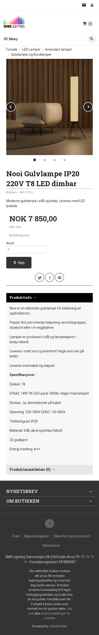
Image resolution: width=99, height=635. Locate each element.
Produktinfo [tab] (20, 297)
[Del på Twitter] (39, 277)
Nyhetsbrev (51, 545)
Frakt (16, 536)
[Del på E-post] (59, 277)
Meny (13, 39)
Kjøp (21, 263)
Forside (11, 49)
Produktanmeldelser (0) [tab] (30, 469)
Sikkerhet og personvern (71, 536)
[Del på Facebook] (49, 277)
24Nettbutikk (58, 626)
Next (92, 106)
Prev (15, 106)
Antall (10, 243)
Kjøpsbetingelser (36, 536)
